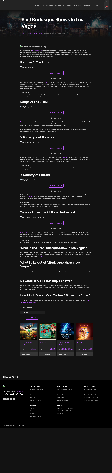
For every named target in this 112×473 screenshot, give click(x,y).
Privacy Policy (61, 413)
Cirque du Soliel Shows (36, 389)
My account (33, 413)
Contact (95, 5)
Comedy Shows (34, 395)
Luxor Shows (61, 397)
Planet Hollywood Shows (64, 389)
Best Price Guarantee (36, 416)
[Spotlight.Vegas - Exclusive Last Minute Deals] (18, 5)
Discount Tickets (55, 73)
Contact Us (19, 391)
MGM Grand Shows (63, 392)
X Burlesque (65, 157)
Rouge (22, 122)
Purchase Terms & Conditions (65, 408)
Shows (37, 5)
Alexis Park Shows (62, 400)
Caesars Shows (61, 395)
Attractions (48, 5)
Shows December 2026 (91, 400)
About (32, 408)
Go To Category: (26, 308)
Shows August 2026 (90, 389)
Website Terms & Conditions (65, 411)
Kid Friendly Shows (35, 400)
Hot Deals (67, 5)
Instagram (14, 399)
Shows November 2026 (91, 397)
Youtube (11, 399)
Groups (87, 5)
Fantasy (46, 82)
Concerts (33, 392)
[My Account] (106, 4)
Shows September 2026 (91, 392)
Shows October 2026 (90, 395)
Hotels (58, 5)
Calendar (78, 5)
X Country (30, 196)
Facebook (4, 399)
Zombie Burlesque (25, 232)
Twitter (7, 399)
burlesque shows (37, 50)
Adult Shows (33, 397)
